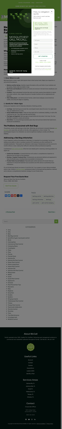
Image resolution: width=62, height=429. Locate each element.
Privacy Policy (48, 69)
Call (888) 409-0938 (43, 62)
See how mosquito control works (43, 66)
